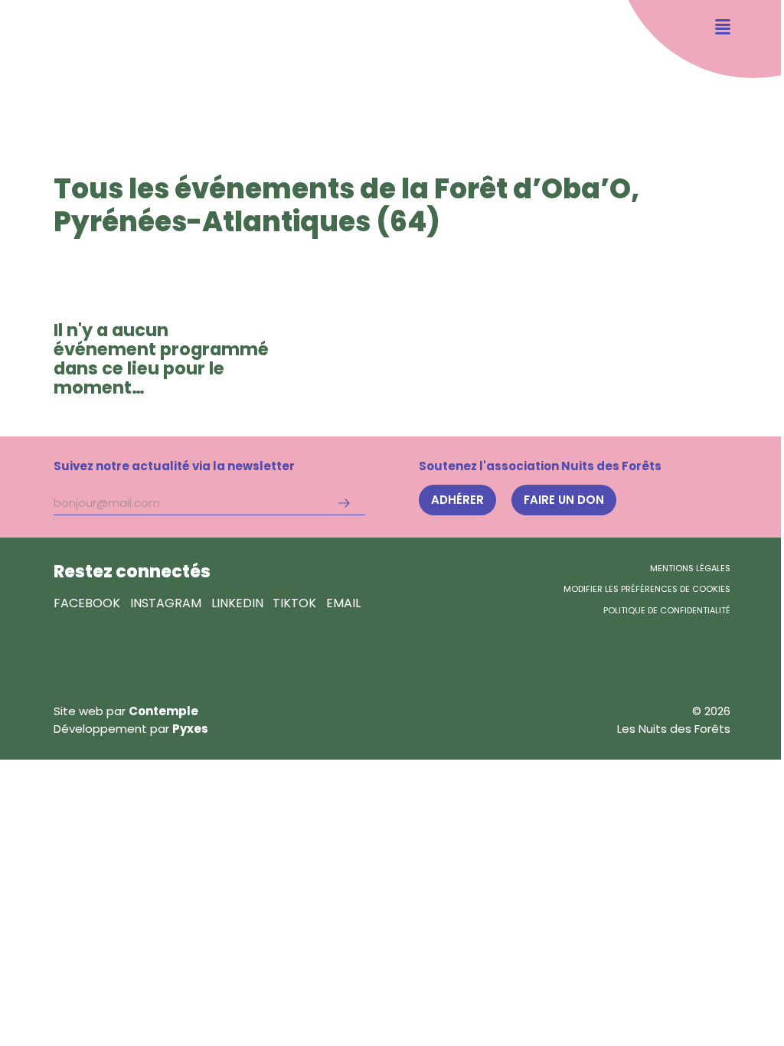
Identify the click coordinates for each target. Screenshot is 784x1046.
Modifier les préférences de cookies (647, 589)
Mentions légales (690, 568)
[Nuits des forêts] (64, 61)
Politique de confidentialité (666, 610)
